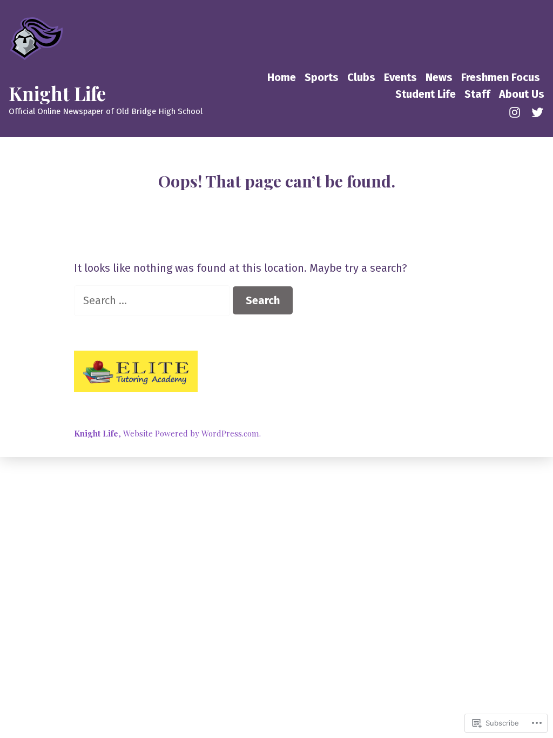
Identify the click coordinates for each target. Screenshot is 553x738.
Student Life (425, 94)
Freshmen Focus (500, 77)
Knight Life (57, 93)
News (439, 77)
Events (400, 77)
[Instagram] (517, 111)
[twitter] (535, 111)
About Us (521, 94)
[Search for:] (153, 300)
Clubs (361, 77)
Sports (322, 77)
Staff (477, 94)
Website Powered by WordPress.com (191, 433)
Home (281, 77)
